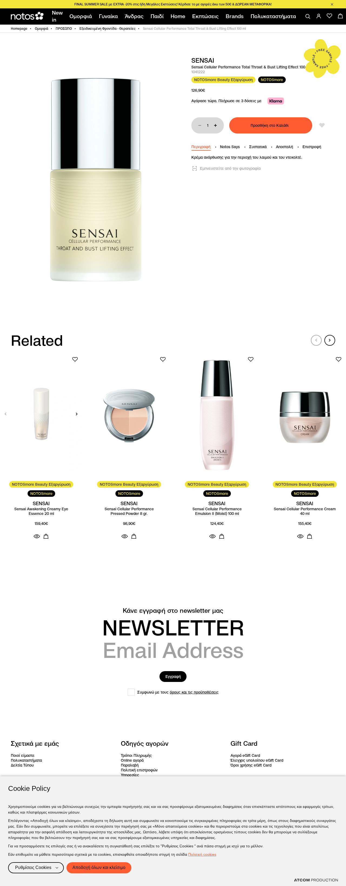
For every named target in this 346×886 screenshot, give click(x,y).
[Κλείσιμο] (332, 4)
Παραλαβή (130, 765)
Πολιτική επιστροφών (139, 770)
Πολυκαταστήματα (26, 760)
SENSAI (202, 60)
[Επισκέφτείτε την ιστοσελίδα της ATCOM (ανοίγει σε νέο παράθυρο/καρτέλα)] (316, 880)
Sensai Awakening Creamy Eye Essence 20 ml (41, 511)
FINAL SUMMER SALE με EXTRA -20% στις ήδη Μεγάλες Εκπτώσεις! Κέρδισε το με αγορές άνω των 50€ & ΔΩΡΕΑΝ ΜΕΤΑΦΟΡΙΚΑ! (173, 4)
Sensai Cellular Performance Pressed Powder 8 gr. (129, 511)
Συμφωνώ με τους (178, 692)
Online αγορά (132, 760)
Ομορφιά (41, 28)
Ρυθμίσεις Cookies (33, 867)
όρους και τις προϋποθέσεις (194, 692)
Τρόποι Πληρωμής (136, 755)
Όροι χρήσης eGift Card (251, 765)
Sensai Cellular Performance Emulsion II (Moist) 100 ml (217, 511)
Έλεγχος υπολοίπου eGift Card (257, 760)
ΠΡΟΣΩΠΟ (64, 28)
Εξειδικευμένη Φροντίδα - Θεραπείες (107, 28)
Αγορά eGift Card (245, 755)
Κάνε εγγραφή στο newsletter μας (173, 611)
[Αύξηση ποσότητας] (215, 125)
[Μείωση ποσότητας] (200, 125)
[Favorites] (329, 16)
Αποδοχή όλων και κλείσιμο (98, 867)
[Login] (318, 16)
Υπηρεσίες (130, 774)
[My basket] (340, 16)
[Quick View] (36, 536)
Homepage (19, 28)
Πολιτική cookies (202, 854)
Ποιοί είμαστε (23, 755)
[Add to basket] (46, 536)
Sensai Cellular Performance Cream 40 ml (305, 511)
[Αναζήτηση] (307, 16)
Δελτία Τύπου (22, 765)
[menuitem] (58, 16)
